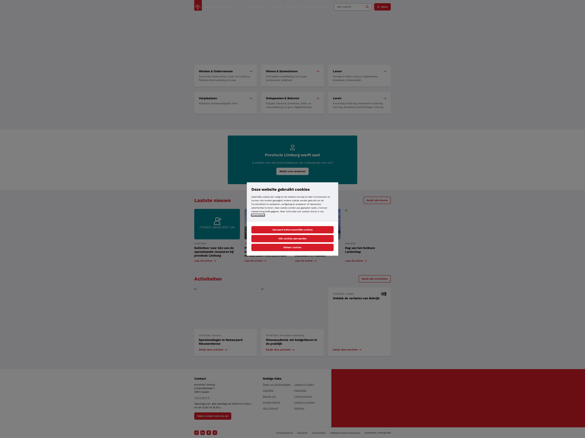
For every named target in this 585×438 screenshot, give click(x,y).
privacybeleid (258, 215)
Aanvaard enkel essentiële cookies (292, 229)
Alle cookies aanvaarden (292, 238)
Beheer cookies (292, 247)
